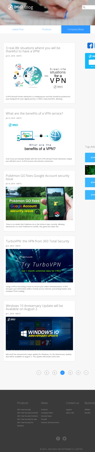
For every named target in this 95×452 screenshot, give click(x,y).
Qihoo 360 (70, 413)
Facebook (90, 45)
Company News (76, 29)
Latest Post (18, 29)
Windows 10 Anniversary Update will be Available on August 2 (34, 307)
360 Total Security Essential (27, 413)
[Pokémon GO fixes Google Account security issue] (39, 219)
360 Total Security (24, 409)
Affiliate (87, 409)
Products (46, 29)
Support (69, 409)
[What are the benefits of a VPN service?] (39, 154)
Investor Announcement (50, 422)
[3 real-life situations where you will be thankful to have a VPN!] (39, 91)
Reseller (87, 413)
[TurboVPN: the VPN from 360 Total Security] (39, 281)
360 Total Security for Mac (27, 419)
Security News (46, 416)
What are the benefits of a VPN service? (34, 113)
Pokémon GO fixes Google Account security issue (37, 177)
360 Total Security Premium (27, 416)
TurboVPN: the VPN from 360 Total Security (37, 241)
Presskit (44, 419)
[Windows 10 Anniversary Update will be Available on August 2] (39, 349)
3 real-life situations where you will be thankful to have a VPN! (33, 49)
